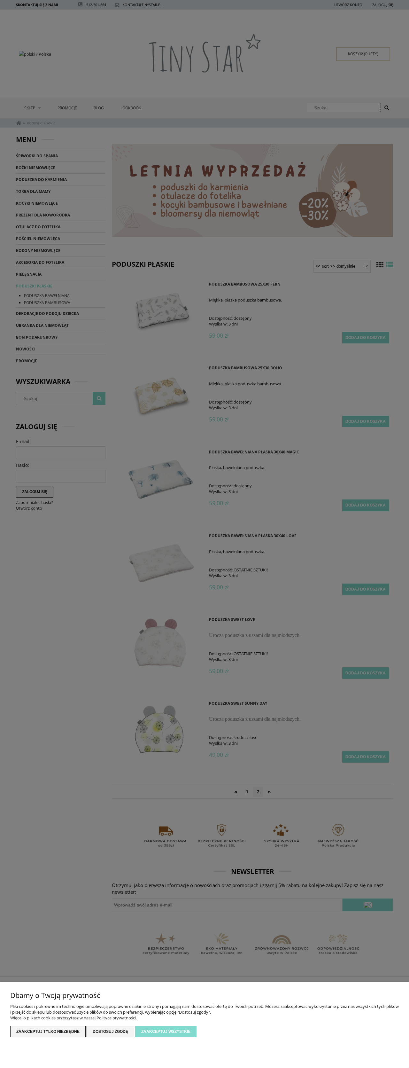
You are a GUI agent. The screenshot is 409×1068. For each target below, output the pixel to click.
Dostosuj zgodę (110, 1031)
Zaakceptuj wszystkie (165, 1031)
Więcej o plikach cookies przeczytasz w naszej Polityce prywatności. (73, 1018)
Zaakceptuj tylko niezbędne (48, 1031)
